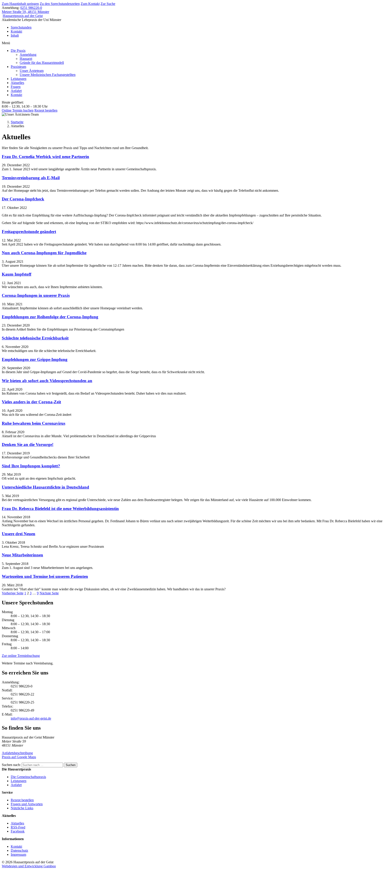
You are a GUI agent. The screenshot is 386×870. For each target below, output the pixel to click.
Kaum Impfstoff (16, 274)
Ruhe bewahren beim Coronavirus (33, 423)
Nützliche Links (22, 808)
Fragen (16, 87)
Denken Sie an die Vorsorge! (27, 444)
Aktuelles (17, 83)
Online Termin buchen (18, 110)
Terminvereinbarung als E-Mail (31, 177)
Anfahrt (16, 91)
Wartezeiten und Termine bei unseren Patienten (45, 576)
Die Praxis (18, 50)
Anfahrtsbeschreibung (17, 753)
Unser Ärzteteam (32, 71)
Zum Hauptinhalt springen (20, 4)
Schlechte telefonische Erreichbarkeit (35, 338)
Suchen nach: (11, 765)
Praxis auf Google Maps (19, 757)
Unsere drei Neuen (18, 533)
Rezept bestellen (45, 110)
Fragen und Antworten (27, 804)
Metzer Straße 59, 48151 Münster (25, 12)
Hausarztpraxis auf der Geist (23, 16)
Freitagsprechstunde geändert (29, 231)
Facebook (18, 831)
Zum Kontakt (90, 4)
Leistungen (18, 79)
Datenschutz (19, 850)
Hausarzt (26, 58)
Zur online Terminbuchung (21, 656)
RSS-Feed (18, 827)
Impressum (18, 854)
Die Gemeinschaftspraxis (28, 777)
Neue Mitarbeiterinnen (22, 555)
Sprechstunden (21, 27)
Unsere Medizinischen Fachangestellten (48, 75)
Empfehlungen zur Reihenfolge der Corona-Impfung (50, 316)
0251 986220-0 (31, 8)
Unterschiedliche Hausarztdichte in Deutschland (45, 487)
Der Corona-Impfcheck (23, 199)
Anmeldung (28, 54)
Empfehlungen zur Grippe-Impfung (34, 359)
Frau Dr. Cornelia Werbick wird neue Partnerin (45, 156)
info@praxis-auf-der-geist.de (31, 718)
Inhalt (15, 35)
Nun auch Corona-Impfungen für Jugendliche (44, 252)
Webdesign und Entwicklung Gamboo (29, 866)
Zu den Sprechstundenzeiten (60, 4)
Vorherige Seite (12, 593)
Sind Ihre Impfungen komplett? (31, 466)
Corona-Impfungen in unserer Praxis (36, 295)
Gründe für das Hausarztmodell (42, 63)
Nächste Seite (49, 593)
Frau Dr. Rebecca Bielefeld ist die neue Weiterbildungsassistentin (60, 508)
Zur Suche (108, 4)
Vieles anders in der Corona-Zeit (31, 402)
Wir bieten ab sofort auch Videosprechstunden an (47, 380)
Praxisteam (18, 67)
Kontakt (16, 31)
